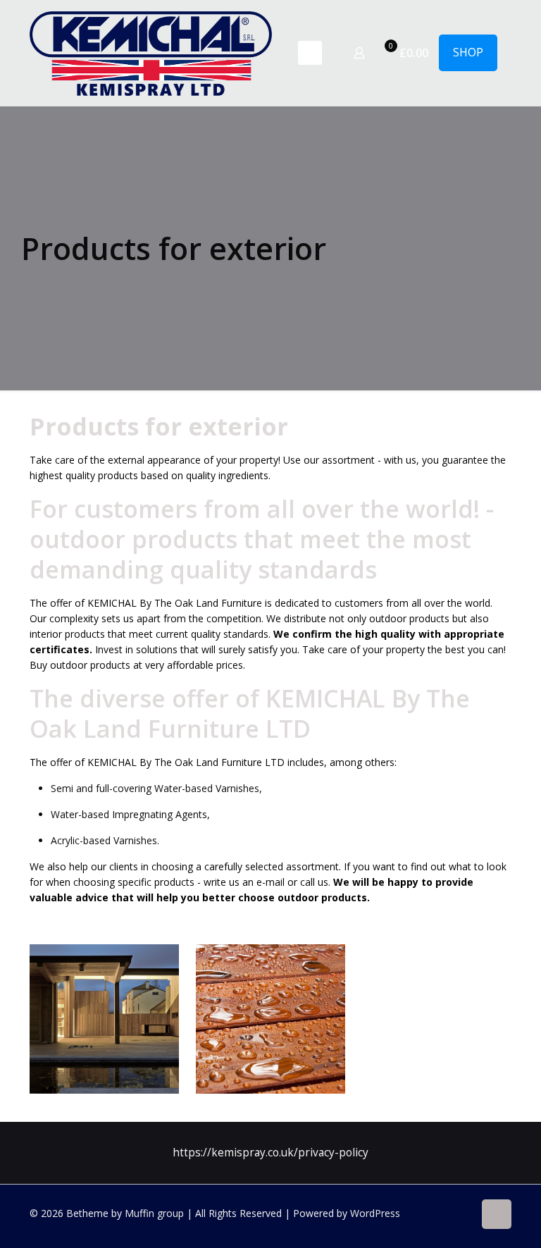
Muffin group (154, 1213)
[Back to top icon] (496, 1214)
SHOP (468, 52)
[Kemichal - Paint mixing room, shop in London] (151, 53)
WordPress (375, 1213)
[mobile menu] (310, 53)
